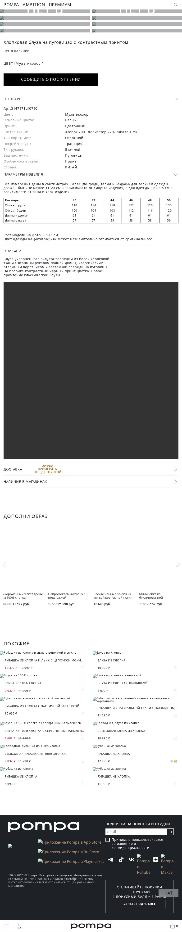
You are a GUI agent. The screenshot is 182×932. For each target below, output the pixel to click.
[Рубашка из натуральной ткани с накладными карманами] (137, 700)
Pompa (11, 4)
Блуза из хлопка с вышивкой (123, 683)
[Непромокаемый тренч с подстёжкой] (68, 558)
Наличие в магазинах (25, 481)
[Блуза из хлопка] (137, 653)
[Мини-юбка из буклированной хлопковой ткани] (159, 558)
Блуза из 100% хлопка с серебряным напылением (44, 731)
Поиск (176, 4)
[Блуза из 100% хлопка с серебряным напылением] (44, 723)
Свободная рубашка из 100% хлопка (35, 754)
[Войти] (19, 926)
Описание (14, 251)
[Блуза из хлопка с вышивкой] (137, 676)
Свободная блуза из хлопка (121, 731)
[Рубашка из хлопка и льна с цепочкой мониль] (44, 653)
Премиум (60, 4)
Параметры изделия (23, 174)
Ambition (34, 4)
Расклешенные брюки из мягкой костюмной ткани (113, 596)
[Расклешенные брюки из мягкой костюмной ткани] (113, 558)
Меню (6, 926)
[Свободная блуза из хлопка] (137, 723)
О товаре (12, 99)
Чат (168, 893)
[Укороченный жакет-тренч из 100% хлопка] (22, 558)
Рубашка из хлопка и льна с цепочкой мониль (44, 660)
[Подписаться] (170, 832)
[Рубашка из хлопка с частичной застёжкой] (44, 699)
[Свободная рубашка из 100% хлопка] (44, 746)
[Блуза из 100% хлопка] (44, 676)
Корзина (177, 926)
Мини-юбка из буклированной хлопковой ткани (152, 597)
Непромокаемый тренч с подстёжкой (66, 596)
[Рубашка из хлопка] (137, 746)
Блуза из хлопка (112, 660)
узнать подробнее (139, 904)
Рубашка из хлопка (114, 754)
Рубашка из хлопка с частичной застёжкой (42, 706)
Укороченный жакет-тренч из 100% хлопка (23, 596)
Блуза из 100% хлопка (23, 683)
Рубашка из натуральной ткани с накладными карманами (137, 708)
